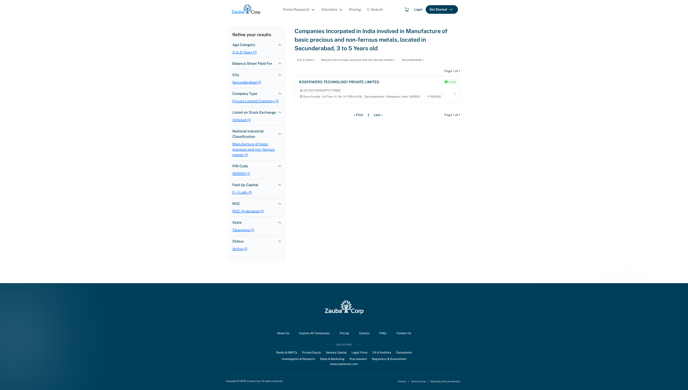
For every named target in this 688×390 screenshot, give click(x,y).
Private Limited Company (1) (255, 101)
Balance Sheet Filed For (252, 63)
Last (378, 115)
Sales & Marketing (332, 359)
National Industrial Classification (248, 134)
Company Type (244, 93)
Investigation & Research (298, 359)
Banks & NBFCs (286, 352)
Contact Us (403, 333)
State (237, 222)
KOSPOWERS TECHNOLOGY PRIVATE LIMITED (339, 82)
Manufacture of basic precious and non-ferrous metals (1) (253, 149)
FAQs (382, 333)
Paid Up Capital (245, 185)
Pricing (355, 9)
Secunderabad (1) (246, 82)
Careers (364, 333)
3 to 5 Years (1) (244, 52)
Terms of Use (418, 381)
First (358, 115)
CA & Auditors (381, 352)
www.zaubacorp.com (344, 364)
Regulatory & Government (389, 359)
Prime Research (296, 9)
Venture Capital (336, 352)
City (235, 75)
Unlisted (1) (241, 120)
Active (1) (239, 249)
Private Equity (311, 352)
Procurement (358, 359)
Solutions (329, 9)
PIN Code (240, 166)
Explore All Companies (314, 333)
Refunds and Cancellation (445, 381)
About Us (283, 333)
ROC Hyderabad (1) (248, 211)
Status (238, 241)
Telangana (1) (243, 230)
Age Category (243, 45)
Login (418, 9)
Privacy (402, 381)
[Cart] (407, 9)
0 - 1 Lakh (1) (242, 192)
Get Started (438, 9)
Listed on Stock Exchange (254, 112)
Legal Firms (359, 352)
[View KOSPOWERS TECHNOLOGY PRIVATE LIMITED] (455, 93)
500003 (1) (241, 173)
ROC (236, 204)
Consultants (404, 352)
